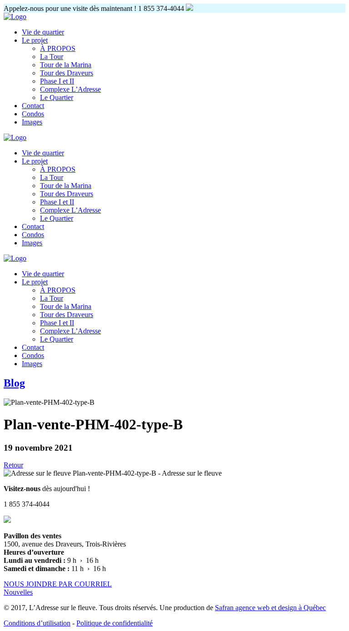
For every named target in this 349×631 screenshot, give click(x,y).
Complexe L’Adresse (70, 89)
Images (32, 122)
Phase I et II (57, 81)
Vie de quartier (43, 32)
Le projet (35, 40)
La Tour (51, 56)
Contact (33, 105)
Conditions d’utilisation (37, 623)
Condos (33, 114)
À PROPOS (57, 48)
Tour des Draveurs (66, 73)
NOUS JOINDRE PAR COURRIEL (58, 584)
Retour (13, 465)
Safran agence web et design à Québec (270, 607)
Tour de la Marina (65, 65)
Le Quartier (56, 97)
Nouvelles (18, 592)
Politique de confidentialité (114, 623)
